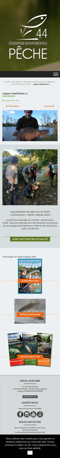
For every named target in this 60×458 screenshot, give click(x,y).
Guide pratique (30, 281)
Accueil (7, 82)
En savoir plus (30, 397)
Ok (30, 452)
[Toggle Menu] (55, 74)
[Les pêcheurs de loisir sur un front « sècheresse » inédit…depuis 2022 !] (30, 177)
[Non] (56, 446)
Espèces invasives (30, 314)
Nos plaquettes (30, 356)
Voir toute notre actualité (30, 239)
